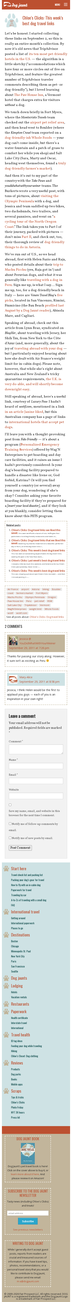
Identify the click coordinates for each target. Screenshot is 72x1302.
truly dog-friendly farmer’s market (35, 166)
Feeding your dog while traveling (26, 1046)
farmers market (25, 593)
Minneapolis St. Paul (21, 951)
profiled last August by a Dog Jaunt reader (34, 308)
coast (10, 593)
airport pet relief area (47, 122)
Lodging (17, 986)
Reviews (17, 1063)
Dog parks (16, 1074)
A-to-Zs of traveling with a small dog (28, 900)
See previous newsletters (28, 1229)
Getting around (18, 918)
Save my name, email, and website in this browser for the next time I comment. (34, 813)
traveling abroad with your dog (38, 348)
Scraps (16, 1091)
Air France (13, 589)
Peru (28, 601)
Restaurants (20, 1004)
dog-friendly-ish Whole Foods (28, 137)
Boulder (56, 589)
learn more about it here (25, 1174)
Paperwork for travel (21, 890)
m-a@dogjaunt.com (28, 1281)
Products (15, 1069)
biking (46, 589)
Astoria (35, 589)
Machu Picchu (15, 597)
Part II (26, 237)
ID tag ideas (16, 1041)
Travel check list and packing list (27, 875)
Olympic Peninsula (35, 597)
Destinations (20, 935)
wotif (10, 613)
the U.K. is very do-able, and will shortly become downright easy (34, 384)
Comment (16, 742)
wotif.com (21, 613)
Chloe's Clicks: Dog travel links (47, 617)
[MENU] (64, 4)
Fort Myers (41, 593)
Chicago (15, 946)
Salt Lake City (14, 605)
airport (25, 589)
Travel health (20, 1035)
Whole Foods (52, 609)
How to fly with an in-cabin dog (26, 885)
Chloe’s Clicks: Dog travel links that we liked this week (38, 542)
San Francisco (18, 966)
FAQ (13, 905)
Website (14, 790)
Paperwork (18, 1011)
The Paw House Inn (28, 95)
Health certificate (19, 1018)
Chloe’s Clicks (18, 1102)
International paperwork (22, 923)
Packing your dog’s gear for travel (27, 880)
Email (13, 775)
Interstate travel (19, 1023)
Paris (13, 961)
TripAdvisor (31, 605)
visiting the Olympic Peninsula (32, 199)
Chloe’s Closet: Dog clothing (24, 1056)
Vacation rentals (19, 997)
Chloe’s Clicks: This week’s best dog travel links (42, 20)
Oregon (52, 597)
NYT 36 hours (18, 1112)
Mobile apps (17, 1084)
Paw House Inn (15, 601)
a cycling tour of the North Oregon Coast (30, 221)
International (17, 1028)
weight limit (35, 609)
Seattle (14, 971)
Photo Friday (17, 1107)
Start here (18, 868)
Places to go (17, 928)
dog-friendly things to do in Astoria (34, 245)
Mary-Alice (25, 677)
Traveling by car (18, 895)
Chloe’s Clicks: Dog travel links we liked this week (35, 531)
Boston (14, 941)
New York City (17, 956)
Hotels (14, 992)
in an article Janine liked (24, 412)
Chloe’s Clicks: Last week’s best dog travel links (38, 560)
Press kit (15, 1117)
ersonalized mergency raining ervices (32, 447)
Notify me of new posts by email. (32, 838)
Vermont (44, 605)
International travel (25, 912)
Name (13, 760)
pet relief (39, 601)
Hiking (14, 1051)
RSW (49, 601)
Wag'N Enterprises (17, 609)
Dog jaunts (19, 978)
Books (14, 1079)
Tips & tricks (17, 1097)
